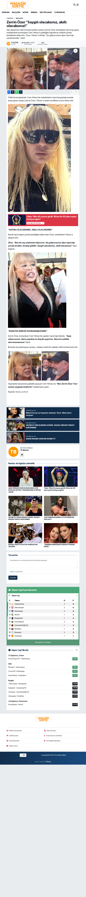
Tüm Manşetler (14, 741)
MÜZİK (25, 12)
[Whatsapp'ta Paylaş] (17, 92)
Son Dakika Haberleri (53, 741)
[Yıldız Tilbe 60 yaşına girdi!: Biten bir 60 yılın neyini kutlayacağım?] (61, 476)
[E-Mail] (22, 455)
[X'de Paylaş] (12, 92)
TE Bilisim (24, 450)
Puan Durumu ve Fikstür (54, 735)
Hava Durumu (51, 730)
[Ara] (74, 5)
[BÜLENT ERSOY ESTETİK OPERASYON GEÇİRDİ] (25, 533)
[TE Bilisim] (13, 452)
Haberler (10, 18)
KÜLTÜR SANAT (46, 12)
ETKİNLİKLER (59, 12)
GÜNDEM (5, 12)
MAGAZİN (16, 12)
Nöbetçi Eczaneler (15, 730)
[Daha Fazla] (20, 92)
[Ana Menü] (78, 5)
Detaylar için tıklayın (43, 642)
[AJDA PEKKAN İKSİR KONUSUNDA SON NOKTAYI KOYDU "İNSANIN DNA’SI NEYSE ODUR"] (25, 476)
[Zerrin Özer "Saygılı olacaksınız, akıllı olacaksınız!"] (43, 68)
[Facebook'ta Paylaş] (8, 92)
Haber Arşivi (13, 746)
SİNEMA (34, 12)
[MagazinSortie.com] (17, 4)
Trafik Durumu (13, 735)
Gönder (13, 578)
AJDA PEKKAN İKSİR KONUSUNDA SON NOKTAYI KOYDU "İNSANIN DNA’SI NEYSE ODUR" (24, 490)
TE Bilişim (48, 761)
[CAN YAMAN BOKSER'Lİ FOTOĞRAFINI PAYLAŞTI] (61, 506)
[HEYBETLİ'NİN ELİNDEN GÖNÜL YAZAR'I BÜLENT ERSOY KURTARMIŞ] (25, 506)
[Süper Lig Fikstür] (77, 650)
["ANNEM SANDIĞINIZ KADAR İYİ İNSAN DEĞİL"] (61, 533)
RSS (24, 755)
